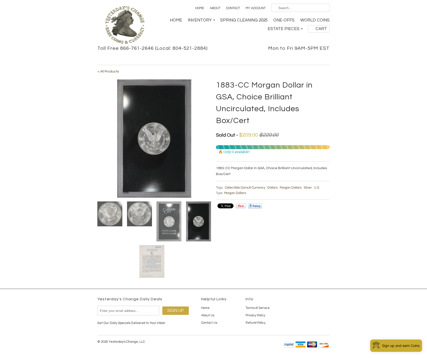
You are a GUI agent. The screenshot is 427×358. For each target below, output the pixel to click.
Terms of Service (258, 308)
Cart (321, 29)
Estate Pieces (285, 29)
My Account (256, 8)
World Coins (315, 20)
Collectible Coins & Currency (245, 187)
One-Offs (284, 20)
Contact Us (209, 322)
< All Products (108, 71)
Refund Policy (255, 322)
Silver (308, 187)
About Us (207, 315)
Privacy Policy (255, 315)
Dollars (272, 187)
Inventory (201, 20)
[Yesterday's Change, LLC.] (124, 25)
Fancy (255, 205)
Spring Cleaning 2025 (244, 20)
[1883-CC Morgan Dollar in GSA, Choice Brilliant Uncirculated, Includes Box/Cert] (154, 138)
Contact (233, 8)
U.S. (316, 187)
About (215, 8)
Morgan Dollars (290, 187)
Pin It (241, 205)
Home (199, 8)
